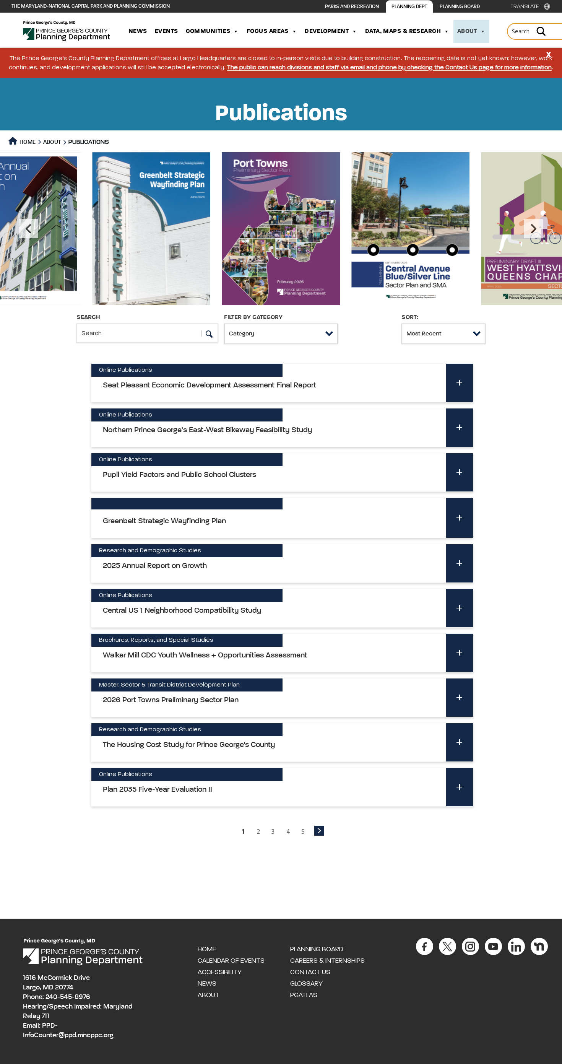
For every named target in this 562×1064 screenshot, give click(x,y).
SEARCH (88, 317)
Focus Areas (268, 31)
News (137, 31)
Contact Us (310, 972)
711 (45, 1016)
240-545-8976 (67, 997)
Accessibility (220, 972)
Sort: (409, 317)
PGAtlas (303, 995)
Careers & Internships (327, 960)
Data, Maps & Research (403, 31)
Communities (208, 31)
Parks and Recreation (352, 6)
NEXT (319, 831)
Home (27, 142)
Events (166, 31)
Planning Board (460, 6)
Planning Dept (409, 6)
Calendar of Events (231, 960)
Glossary (306, 983)
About (467, 31)
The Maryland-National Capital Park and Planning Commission (90, 6)
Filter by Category (253, 317)
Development (327, 31)
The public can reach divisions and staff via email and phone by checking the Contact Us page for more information (389, 68)
